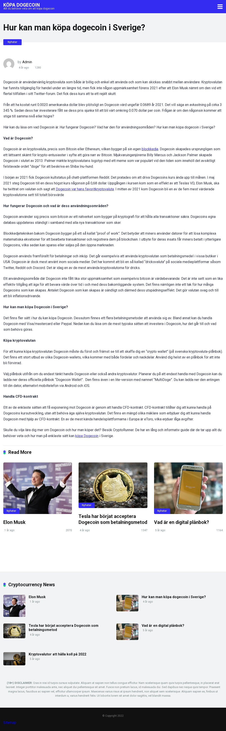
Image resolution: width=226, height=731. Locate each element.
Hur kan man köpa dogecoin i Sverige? (174, 597)
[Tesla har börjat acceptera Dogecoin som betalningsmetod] (113, 485)
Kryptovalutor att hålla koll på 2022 (57, 654)
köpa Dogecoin (86, 436)
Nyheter (12, 42)
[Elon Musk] (37, 488)
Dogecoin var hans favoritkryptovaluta (85, 189)
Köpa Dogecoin (21, 4)
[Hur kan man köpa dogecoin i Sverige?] (127, 610)
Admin (27, 62)
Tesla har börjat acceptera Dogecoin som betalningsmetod (113, 519)
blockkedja (150, 149)
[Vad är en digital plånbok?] (188, 488)
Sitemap (9, 722)
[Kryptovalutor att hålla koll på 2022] (14, 664)
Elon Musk (14, 522)
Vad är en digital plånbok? (181, 522)
